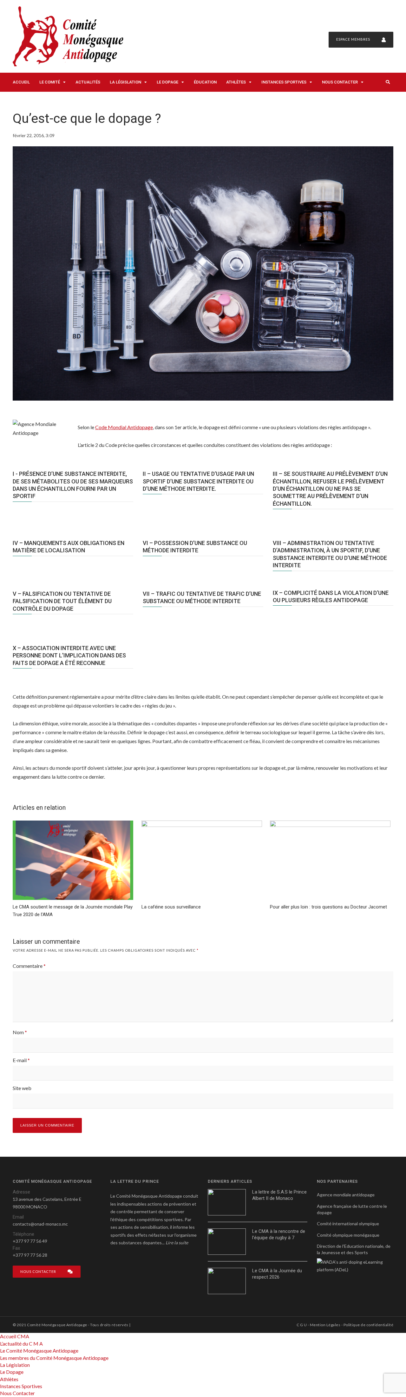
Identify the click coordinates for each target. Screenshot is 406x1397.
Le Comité (49, 82)
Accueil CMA (14, 1336)
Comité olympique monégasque (348, 1235)
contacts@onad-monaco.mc (40, 1224)
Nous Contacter (340, 82)
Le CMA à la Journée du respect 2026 (277, 1274)
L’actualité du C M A (21, 1343)
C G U (302, 1324)
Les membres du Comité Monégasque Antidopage (54, 1358)
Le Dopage (167, 82)
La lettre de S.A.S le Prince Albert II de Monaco (279, 1195)
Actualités (87, 82)
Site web (22, 1088)
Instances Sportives (283, 82)
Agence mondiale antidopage (346, 1194)
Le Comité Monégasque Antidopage (39, 1350)
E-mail (21, 1060)
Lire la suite (177, 1242)
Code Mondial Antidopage (124, 427)
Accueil (21, 82)
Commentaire (29, 966)
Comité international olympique (348, 1223)
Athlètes (236, 82)
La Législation (125, 82)
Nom (20, 1032)
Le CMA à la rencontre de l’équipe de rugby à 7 (278, 1234)
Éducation (205, 82)
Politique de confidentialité (368, 1324)
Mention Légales (325, 1324)
